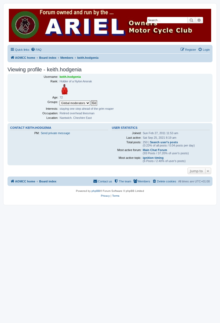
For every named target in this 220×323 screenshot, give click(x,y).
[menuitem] (36, 49)
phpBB (95, 190)
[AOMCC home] (110, 25)
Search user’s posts (164, 142)
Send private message (55, 133)
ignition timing (153, 157)
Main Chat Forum (155, 150)
